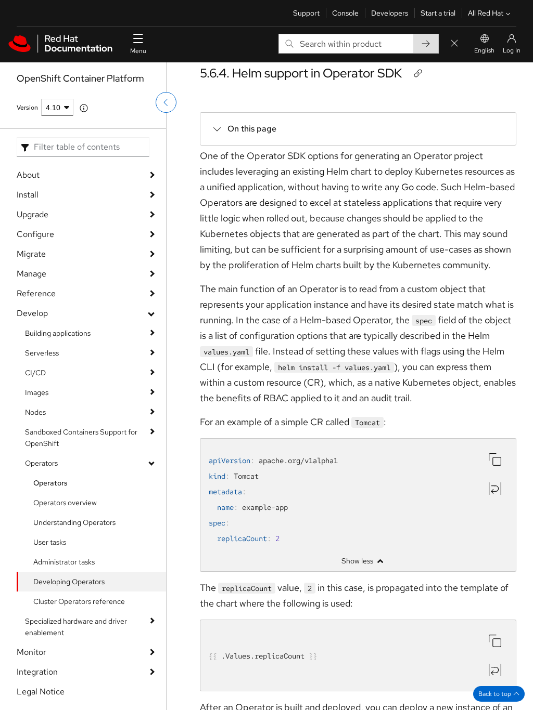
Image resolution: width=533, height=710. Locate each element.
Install (28, 194)
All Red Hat (485, 13)
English (484, 50)
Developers (389, 13)
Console (345, 13)
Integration (37, 671)
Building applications (58, 333)
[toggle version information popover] (84, 108)
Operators (41, 463)
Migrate (31, 253)
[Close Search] (454, 43)
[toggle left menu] (166, 102)
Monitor (31, 652)
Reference (36, 293)
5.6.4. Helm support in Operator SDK (301, 73)
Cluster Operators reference (79, 601)
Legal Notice (41, 691)
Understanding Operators (74, 522)
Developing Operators (69, 581)
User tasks (49, 542)
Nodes (35, 412)
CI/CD (35, 372)
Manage (31, 273)
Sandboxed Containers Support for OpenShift (81, 437)
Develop (32, 313)
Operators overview (65, 502)
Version (27, 107)
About (28, 174)
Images (36, 392)
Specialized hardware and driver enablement (76, 626)
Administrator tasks (64, 562)
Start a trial (438, 13)
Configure (35, 234)
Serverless (42, 353)
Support (306, 13)
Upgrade (32, 214)
